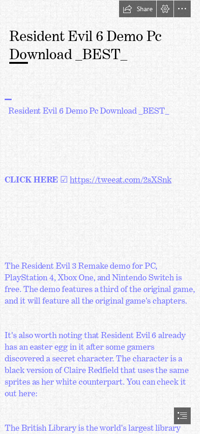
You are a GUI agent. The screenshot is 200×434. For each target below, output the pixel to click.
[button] (137, 8)
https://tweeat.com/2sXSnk (121, 177)
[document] (100, 217)
